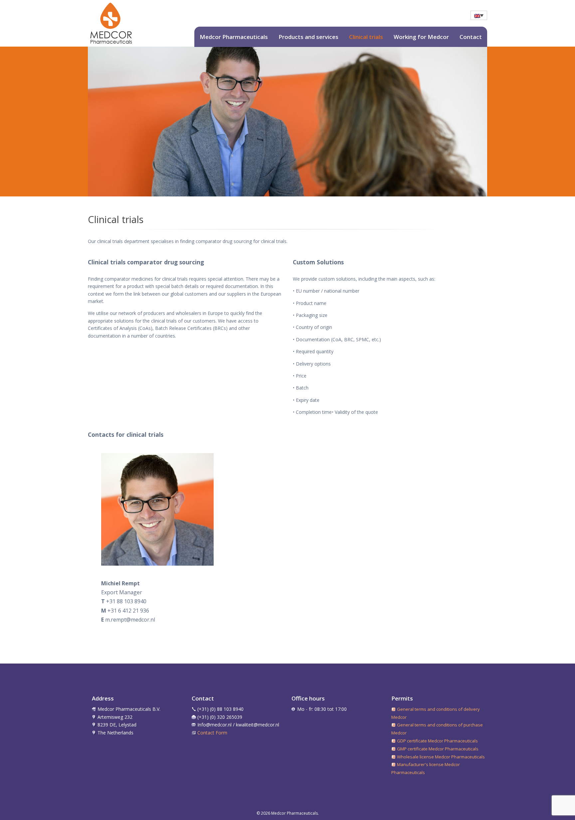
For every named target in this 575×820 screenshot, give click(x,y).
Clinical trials (366, 37)
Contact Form (212, 732)
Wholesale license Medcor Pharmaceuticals (441, 757)
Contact (471, 37)
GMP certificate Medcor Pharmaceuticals (438, 749)
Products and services (308, 37)
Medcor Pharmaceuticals (234, 37)
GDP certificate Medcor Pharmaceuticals (437, 741)
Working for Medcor (421, 37)
